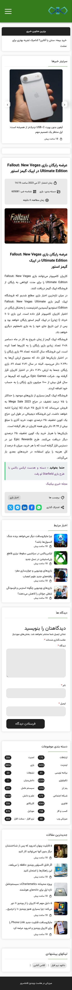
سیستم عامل (20, 788)
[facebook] (32, 507)
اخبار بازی (14, 498)
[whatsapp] (39, 507)
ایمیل (62, 704)
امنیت (20, 757)
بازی (41, 192)
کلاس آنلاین (39, 965)
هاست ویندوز (35, 983)
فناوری (53, 803)
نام (63, 685)
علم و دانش (19, 796)
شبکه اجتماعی (53, 796)
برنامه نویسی (53, 773)
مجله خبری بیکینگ (56, 484)
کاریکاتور (20, 803)
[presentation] (64, 104)
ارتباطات (53, 757)
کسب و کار (53, 811)
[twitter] (10, 507)
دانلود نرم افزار (58, 965)
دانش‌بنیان (20, 780)
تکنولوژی (52, 780)
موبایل (20, 811)
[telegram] (17, 507)
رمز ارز (53, 788)
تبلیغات (20, 773)
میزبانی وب (53, 819)
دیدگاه (62, 646)
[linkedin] (24, 507)
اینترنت (53, 765)
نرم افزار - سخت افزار (20, 819)
